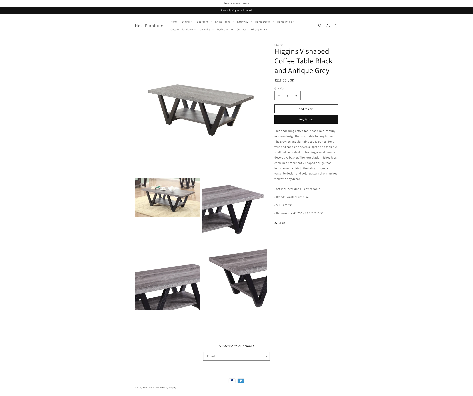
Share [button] (282, 222)
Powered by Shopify (166, 387)
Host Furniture (149, 387)
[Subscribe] (265, 356)
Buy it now (306, 119)
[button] (187, 22)
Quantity (279, 88)
